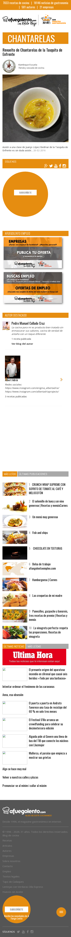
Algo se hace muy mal (14, 769)
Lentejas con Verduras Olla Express (22, 886)
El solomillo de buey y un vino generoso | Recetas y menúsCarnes (48, 503)
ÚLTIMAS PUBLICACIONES (33, 474)
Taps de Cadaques (13, 881)
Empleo (6, 871)
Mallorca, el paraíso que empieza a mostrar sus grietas (48, 755)
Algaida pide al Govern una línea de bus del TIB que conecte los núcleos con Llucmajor (48, 740)
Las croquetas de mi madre (47, 595)
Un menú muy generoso (45, 517)
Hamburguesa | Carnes (44, 580)
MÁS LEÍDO (10, 474)
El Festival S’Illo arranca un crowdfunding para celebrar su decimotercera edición (46, 724)
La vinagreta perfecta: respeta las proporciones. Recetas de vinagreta (48, 632)
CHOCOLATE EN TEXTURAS (47, 548)
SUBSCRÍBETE (25, 192)
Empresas (8, 855)
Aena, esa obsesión (12, 695)
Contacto (7, 866)
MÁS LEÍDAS (34, 646)
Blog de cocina (10, 835)
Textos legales (10, 876)
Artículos (7, 845)
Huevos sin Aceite (12, 891)
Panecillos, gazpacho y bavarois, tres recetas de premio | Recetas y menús (48, 615)
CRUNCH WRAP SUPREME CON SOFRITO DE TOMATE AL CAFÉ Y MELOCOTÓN (47, 488)
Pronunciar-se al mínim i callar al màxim (24, 785)
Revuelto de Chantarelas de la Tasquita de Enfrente (32, 52)
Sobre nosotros (11, 861)
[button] (6, 377)
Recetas (7, 840)
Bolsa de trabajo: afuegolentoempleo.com (42, 566)
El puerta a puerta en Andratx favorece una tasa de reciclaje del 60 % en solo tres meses (48, 707)
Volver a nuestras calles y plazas (20, 777)
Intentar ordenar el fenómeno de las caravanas (28, 686)
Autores (7, 850)
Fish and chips (40, 532)
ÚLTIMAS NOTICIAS (14, 646)
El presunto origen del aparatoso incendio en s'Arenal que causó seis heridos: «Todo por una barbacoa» (48, 674)
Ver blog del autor (22, 343)
